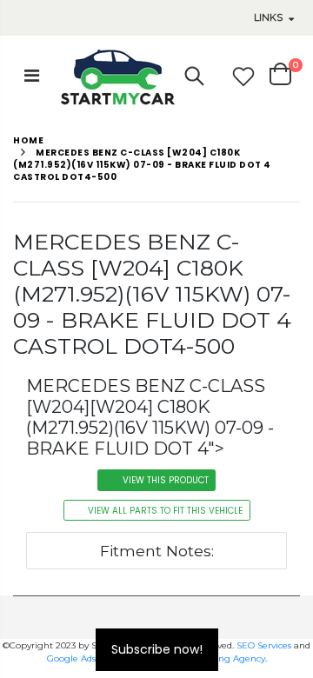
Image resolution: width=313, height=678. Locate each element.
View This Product (166, 480)
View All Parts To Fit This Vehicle (165, 510)
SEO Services (263, 645)
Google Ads (71, 658)
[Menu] (31, 75)
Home (28, 140)
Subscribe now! (157, 649)
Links (268, 17)
